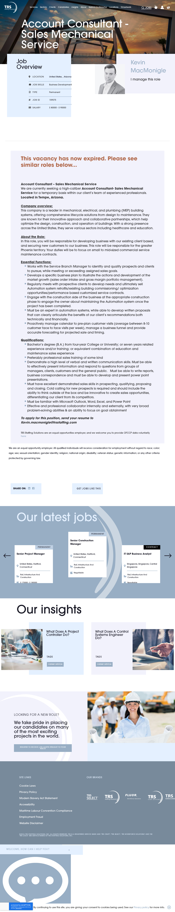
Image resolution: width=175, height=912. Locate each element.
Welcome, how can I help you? (27, 849)
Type (35, 92)
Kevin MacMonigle (148, 67)
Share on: (19, 489)
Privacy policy (141, 907)
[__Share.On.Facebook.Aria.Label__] (33, 489)
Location (38, 77)
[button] (169, 908)
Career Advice (55, 664)
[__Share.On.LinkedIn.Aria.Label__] (29, 489)
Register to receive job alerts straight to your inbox (43, 748)
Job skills (38, 85)
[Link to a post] (22, 649)
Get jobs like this (89, 489)
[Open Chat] (35, 883)
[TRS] (10, 7)
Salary (36, 108)
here (23, 436)
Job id (36, 100)
